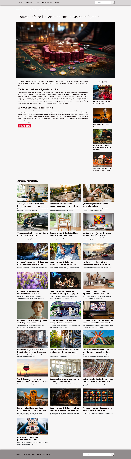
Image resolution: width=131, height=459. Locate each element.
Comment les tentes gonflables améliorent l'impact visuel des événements (96, 352)
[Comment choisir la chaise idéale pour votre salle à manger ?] (65, 222)
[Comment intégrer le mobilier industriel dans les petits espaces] (32, 339)
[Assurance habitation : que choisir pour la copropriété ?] (102, 159)
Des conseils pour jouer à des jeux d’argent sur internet (101, 103)
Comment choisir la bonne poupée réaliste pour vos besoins (32, 321)
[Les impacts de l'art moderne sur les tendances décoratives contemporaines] (98, 222)
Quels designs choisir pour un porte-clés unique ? (95, 205)
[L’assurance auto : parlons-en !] (102, 115)
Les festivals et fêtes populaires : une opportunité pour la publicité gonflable (31, 410)
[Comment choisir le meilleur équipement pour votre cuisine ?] (98, 280)
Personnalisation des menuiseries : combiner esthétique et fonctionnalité (65, 381)
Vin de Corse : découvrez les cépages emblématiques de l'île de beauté (32, 381)
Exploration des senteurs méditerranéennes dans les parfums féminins (29, 293)
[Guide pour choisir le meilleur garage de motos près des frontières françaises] (65, 309)
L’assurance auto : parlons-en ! (102, 125)
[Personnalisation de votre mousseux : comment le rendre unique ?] (65, 193)
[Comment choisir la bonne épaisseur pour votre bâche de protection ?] (65, 251)
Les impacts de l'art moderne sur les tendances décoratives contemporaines (97, 235)
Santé (37, 3)
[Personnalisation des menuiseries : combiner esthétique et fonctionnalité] (65, 368)
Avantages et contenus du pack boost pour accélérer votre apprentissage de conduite (30, 206)
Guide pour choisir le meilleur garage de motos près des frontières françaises (63, 322)
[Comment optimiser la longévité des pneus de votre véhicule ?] (32, 222)
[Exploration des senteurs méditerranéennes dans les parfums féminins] (32, 280)
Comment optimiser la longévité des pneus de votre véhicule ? (32, 234)
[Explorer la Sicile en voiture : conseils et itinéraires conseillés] (98, 251)
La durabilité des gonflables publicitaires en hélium (29, 438)
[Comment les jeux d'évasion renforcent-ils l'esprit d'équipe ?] (65, 280)
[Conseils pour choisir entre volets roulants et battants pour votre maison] (65, 339)
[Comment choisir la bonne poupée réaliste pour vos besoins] (32, 309)
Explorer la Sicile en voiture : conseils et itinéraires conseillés (96, 263)
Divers (57, 3)
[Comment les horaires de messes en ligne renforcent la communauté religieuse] (98, 309)
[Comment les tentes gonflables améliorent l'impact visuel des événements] (98, 339)
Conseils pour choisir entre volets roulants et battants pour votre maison (64, 352)
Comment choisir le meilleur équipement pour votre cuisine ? (97, 292)
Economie (20, 3)
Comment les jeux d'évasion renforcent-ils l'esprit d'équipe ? (64, 292)
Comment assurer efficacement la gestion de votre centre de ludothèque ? (97, 410)
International (29, 3)
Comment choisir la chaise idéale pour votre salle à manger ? (64, 234)
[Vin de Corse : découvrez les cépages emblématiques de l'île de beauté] (32, 368)
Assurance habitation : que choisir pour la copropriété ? (102, 169)
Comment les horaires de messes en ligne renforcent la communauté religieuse (98, 322)
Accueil (18, 9)
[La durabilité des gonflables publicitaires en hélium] (32, 426)
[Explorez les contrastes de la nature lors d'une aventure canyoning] (32, 251)
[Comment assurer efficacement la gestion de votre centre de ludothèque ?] (98, 397)
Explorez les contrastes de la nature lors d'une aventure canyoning (32, 263)
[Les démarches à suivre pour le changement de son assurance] (102, 136)
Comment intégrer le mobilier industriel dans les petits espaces (31, 351)
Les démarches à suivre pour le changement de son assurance (102, 147)
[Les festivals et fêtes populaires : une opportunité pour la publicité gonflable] (32, 397)
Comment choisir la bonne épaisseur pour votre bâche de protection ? (63, 264)
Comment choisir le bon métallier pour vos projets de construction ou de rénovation (65, 410)
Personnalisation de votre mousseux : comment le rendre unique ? (63, 206)
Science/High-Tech (47, 3)
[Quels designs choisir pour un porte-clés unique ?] (98, 193)
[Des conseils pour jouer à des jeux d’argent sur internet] (102, 92)
